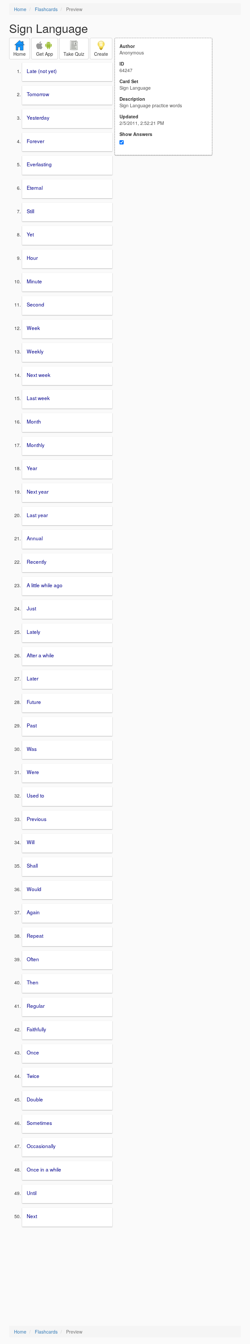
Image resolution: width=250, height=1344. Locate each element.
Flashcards (46, 9)
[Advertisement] (167, 219)
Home (20, 9)
